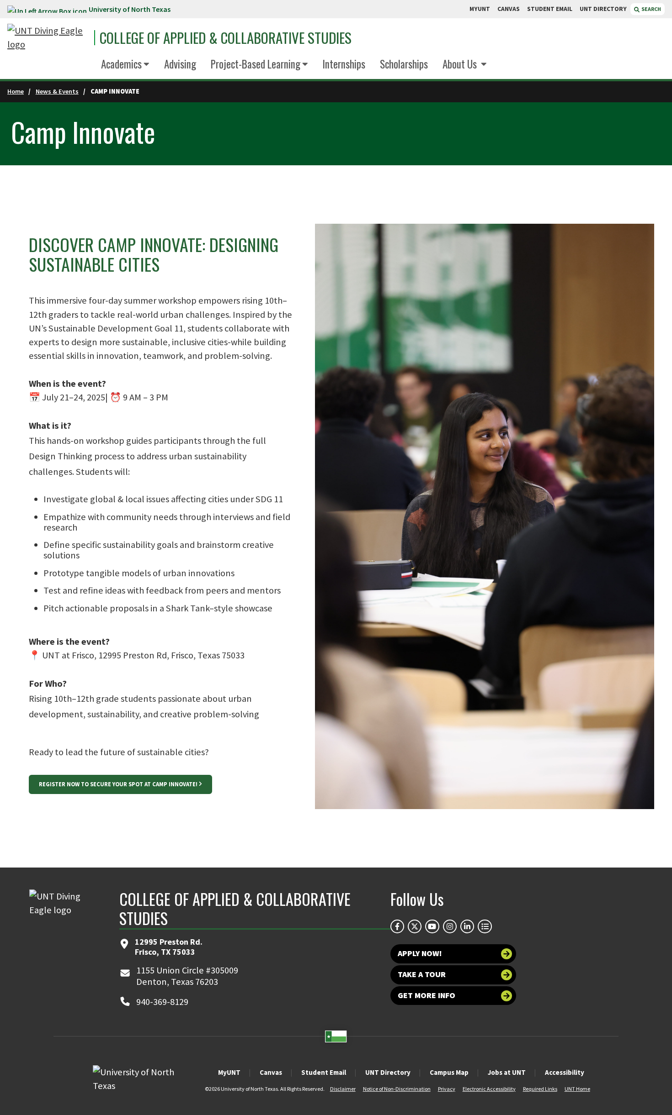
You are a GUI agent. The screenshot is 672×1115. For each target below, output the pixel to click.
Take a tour (422, 974)
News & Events (57, 91)
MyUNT (229, 1072)
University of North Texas (130, 9)
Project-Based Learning (255, 64)
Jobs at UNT (507, 1072)
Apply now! (420, 953)
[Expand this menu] (146, 64)
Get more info (426, 995)
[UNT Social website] (484, 926)
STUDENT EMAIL (549, 9)
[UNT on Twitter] (414, 926)
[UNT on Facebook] (397, 926)
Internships (343, 64)
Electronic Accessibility (489, 1088)
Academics (121, 64)
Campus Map (449, 1072)
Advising (180, 64)
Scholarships (404, 64)
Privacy (446, 1088)
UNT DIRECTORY (603, 9)
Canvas (271, 1072)
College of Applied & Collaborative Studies (226, 38)
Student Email (323, 1072)
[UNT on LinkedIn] (467, 926)
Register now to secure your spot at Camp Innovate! (118, 784)
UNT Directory (388, 1072)
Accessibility (564, 1072)
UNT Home (577, 1088)
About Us (461, 64)
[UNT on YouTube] (432, 926)
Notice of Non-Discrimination (397, 1088)
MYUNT (479, 9)
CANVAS (508, 9)
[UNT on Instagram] (450, 926)
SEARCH (650, 8)
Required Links (540, 1088)
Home (15, 91)
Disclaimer (343, 1088)
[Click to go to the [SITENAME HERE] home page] (48, 38)
